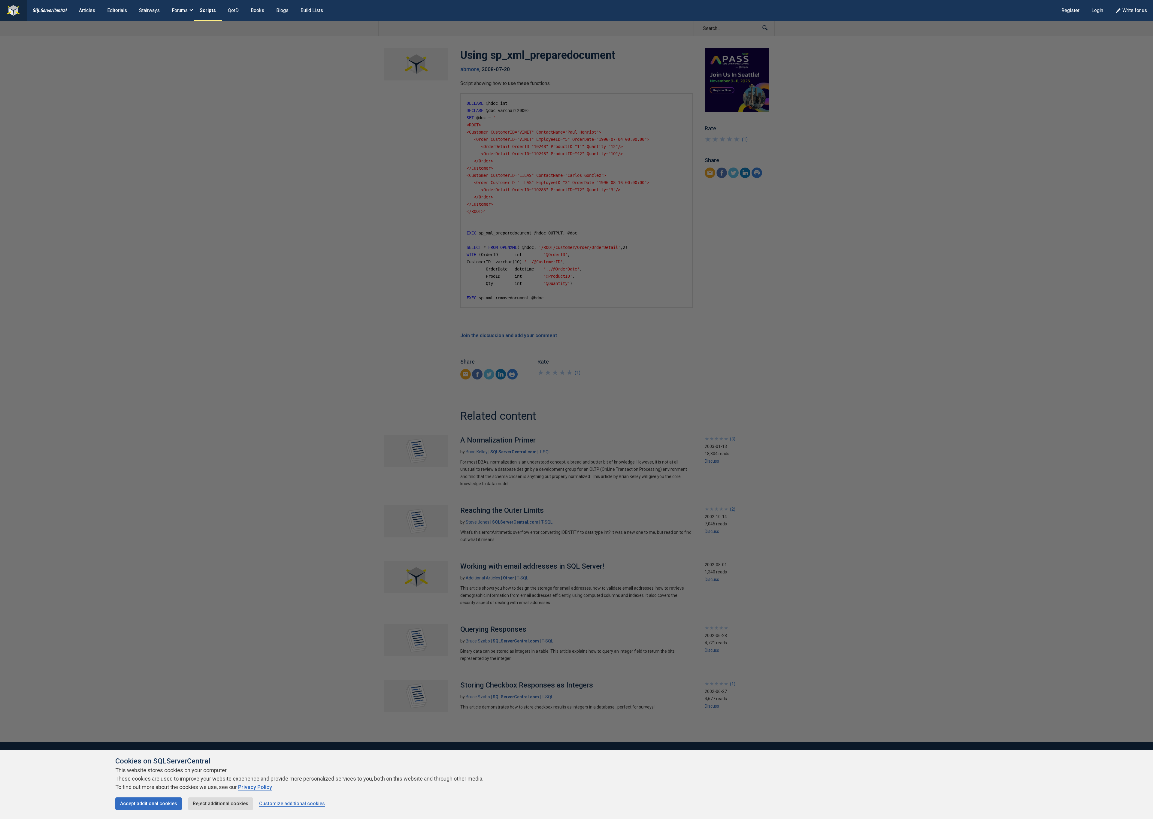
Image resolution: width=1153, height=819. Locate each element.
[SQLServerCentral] (13, 10)
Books (257, 10)
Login (1097, 10)
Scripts (208, 10)
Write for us (1134, 10)
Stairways (149, 10)
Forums (180, 10)
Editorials (117, 10)
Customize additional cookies (292, 803)
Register (1070, 10)
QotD (233, 10)
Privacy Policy (255, 787)
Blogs (282, 10)
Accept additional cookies (148, 803)
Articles (87, 10)
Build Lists (312, 10)
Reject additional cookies (220, 803)
